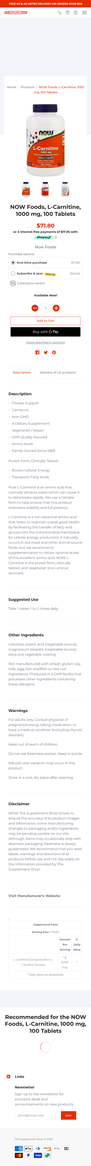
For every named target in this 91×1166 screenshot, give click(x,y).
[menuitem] (59, 12)
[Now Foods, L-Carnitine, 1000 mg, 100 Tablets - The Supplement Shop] (45, 140)
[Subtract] (35, 308)
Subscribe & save (36, 274)
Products (27, 87)
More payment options (45, 342)
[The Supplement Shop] (16, 12)
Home (11, 87)
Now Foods (45, 247)
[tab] (21, 372)
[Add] (56, 308)
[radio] (13, 262)
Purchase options (21, 254)
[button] (59, 12)
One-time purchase (32, 263)
